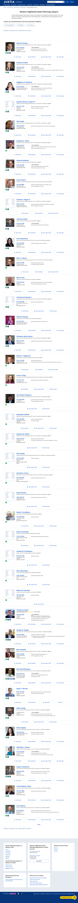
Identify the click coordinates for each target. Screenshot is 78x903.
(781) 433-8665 (20, 419)
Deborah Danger (22, 317)
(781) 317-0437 (20, 691)
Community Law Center (35, 851)
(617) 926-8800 (20, 184)
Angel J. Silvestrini (22, 767)
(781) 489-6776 (20, 145)
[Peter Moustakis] (10, 574)
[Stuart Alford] (10, 183)
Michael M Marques (23, 669)
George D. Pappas (22, 630)
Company (48, 893)
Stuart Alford (21, 180)
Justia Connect (36, 893)
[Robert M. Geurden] (10, 593)
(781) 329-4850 (20, 282)
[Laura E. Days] (10, 379)
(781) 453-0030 (20, 595)
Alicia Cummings (22, 532)
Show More (39, 861)
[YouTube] (12, 893)
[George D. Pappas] (10, 633)
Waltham (7, 856)
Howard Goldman (22, 160)
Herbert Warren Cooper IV (25, 102)
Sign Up (71, 1)
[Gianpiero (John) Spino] (10, 339)
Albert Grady (21, 708)
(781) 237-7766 (20, 106)
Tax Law (56, 851)
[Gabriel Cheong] (10, 46)
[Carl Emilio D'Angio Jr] (10, 398)
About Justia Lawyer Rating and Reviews (39, 884)
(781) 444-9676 (20, 126)
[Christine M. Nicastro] (10, 300)
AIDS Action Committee (35, 855)
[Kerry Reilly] (10, 457)
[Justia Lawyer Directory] (9, 2)
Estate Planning (17, 7)
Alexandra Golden (22, 414)
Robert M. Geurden (23, 590)
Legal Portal (42, 893)
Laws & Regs (36, 4)
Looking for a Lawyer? (66, 897)
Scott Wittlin (20, 806)
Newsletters (42, 4)
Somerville (7, 854)
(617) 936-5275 (20, 810)
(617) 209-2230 (20, 47)
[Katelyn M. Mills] (10, 66)
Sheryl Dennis (21, 493)
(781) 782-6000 (20, 654)
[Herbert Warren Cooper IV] (10, 105)
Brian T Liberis (21, 258)
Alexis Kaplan (21, 728)
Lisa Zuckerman (22, 239)
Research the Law (21, 4)
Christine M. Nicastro (23, 297)
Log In (67, 1)
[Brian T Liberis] (10, 261)
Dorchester (8, 853)
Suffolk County (8, 865)
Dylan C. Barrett (22, 689)
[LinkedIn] (10, 893)
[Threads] (16, 893)
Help (51, 893)
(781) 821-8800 (20, 791)
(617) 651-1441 (20, 380)
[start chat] (75, 897)
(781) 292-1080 (20, 165)
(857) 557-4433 (20, 341)
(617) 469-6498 (20, 302)
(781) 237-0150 (20, 67)
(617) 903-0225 (20, 732)
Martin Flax (20, 278)
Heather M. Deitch (22, 434)
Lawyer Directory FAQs (35, 879)
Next (39, 824)
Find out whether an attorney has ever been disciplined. (14, 880)
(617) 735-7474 (20, 673)
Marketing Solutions (50, 4)
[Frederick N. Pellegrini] (10, 554)
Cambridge (7, 851)
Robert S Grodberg (23, 512)
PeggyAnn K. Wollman (24, 82)
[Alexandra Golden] (10, 418)
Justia (5, 7)
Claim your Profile (33, 881)
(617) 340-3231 (20, 321)
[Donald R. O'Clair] (10, 476)
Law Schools (29, 4)
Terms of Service (56, 893)
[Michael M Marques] (10, 672)
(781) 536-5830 (20, 752)
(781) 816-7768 (20, 556)
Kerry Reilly (20, 453)
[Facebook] (13, 893)
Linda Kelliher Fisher (23, 786)
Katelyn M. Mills (22, 63)
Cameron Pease (21, 219)
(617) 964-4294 (20, 477)
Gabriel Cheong (22, 43)
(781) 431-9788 (20, 262)
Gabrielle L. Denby (22, 747)
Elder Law (56, 848)
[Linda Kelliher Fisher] (10, 789)
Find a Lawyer (7, 4)
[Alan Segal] (10, 124)
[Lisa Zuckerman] (10, 242)
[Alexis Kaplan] (10, 731)
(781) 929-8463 (20, 614)
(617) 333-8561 (20, 458)
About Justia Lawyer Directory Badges (38, 877)
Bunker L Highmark (23, 356)
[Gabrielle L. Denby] (10, 750)
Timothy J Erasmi (22, 610)
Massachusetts (23, 7)
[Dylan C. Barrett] (10, 692)
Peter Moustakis (22, 571)
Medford (7, 858)
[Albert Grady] (10, 711)
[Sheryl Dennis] (10, 496)
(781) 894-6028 (20, 399)
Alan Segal (20, 121)
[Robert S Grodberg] (10, 515)
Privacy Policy (63, 893)
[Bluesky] (18, 893)
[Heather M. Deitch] (10, 437)
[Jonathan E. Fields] (10, 144)
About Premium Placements (36, 883)
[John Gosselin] (10, 653)
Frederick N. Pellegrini (24, 551)
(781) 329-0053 (20, 575)
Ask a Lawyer (14, 4)
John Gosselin (21, 649)
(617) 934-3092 (20, 634)
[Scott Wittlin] (10, 809)
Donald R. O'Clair (22, 473)
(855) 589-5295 (20, 771)
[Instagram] (15, 893)
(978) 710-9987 (20, 204)
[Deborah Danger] (10, 320)
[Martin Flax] (10, 281)
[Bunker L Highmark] (10, 359)
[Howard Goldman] (10, 164)
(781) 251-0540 (20, 536)
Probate (56, 849)
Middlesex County (9, 868)
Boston (7, 849)
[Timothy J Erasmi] (10, 613)
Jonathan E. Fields (22, 141)
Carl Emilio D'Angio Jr (24, 395)
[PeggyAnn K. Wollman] (10, 85)
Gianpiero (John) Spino (24, 336)
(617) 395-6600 (20, 243)
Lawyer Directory (10, 7)
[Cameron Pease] (10, 222)
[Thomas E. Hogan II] (10, 203)
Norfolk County (8, 866)
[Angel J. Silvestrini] (10, 770)
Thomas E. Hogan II (23, 199)
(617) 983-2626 (20, 516)
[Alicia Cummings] (10, 535)
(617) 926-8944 (20, 87)
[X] (20, 893)
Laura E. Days (21, 375)
